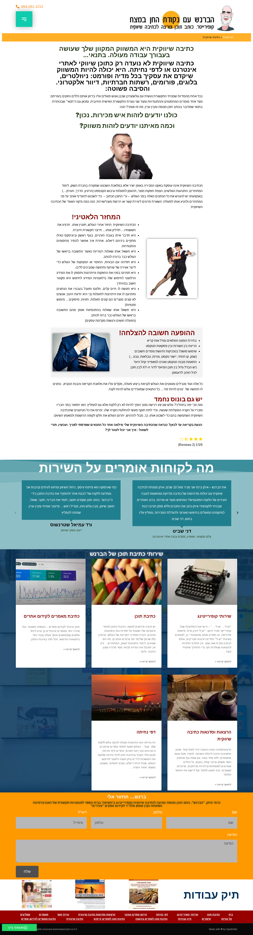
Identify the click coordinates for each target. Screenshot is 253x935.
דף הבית (228, 37)
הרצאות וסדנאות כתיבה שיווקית (96, 914)
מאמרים (43, 914)
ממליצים (25, 914)
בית (231, 914)
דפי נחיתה (146, 732)
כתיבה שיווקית (74, 918)
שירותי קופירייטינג (214, 616)
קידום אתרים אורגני (135, 914)
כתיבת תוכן (145, 616)
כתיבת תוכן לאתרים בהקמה (151, 918)
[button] (29, 7)
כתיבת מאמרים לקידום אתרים (52, 616)
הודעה (232, 835)
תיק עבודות (184, 918)
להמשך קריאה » (223, 661)
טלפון (157, 812)
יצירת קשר (63, 914)
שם (234, 812)
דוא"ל (82, 812)
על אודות (226, 918)
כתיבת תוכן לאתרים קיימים (109, 918)
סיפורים (206, 918)
